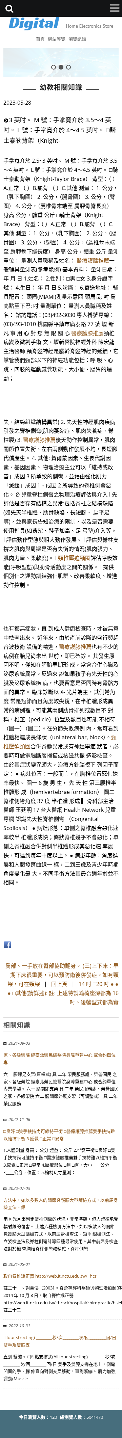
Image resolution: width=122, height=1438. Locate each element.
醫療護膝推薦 (93, 260)
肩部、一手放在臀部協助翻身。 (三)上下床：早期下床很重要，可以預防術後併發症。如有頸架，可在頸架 (62, 975)
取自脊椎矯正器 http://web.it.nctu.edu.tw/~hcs (50, 1276)
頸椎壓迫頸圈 (74, 558)
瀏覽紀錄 (77, 39)
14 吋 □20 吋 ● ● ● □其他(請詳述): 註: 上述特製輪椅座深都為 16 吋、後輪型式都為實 (63, 993)
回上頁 (59, 984)
